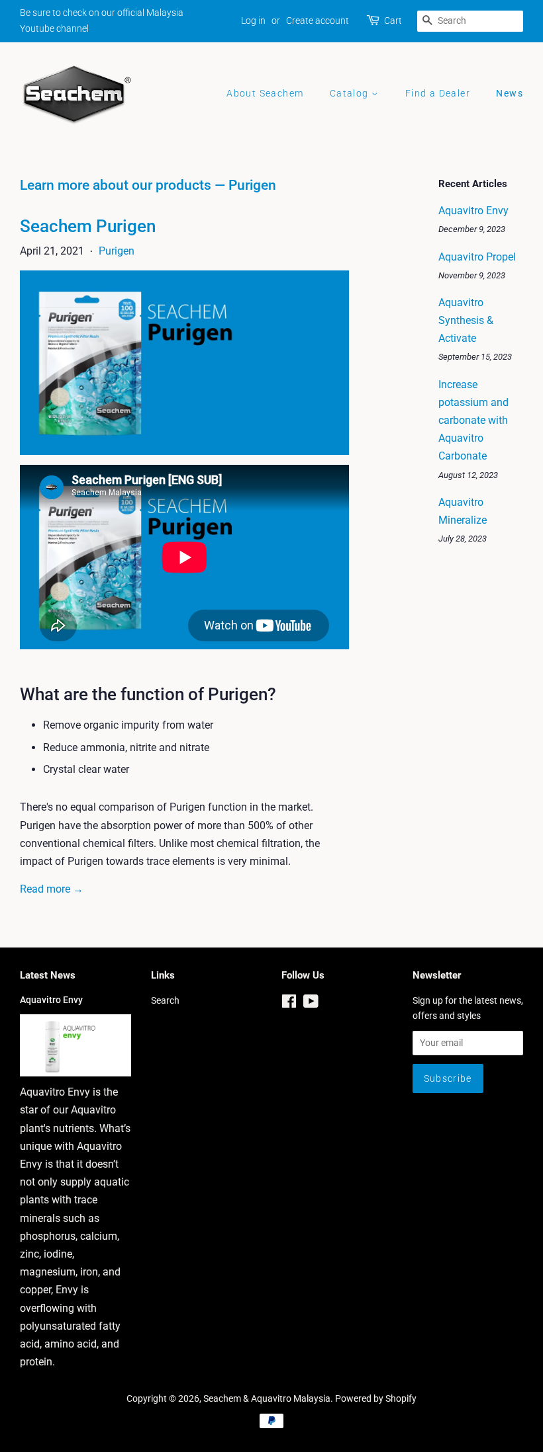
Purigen (116, 251)
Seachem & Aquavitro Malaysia (266, 1398)
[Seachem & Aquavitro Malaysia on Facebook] (289, 1003)
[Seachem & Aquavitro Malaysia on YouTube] (311, 1003)
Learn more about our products (115, 185)
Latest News (47, 975)
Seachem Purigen (88, 226)
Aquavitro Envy (473, 210)
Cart (393, 20)
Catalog (350, 93)
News (509, 93)
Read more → (51, 889)
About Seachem (264, 93)
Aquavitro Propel (477, 257)
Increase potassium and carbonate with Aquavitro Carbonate (473, 420)
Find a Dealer (437, 93)
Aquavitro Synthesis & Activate (465, 320)
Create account (317, 20)
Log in (253, 20)
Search (165, 1000)
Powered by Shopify (376, 1398)
